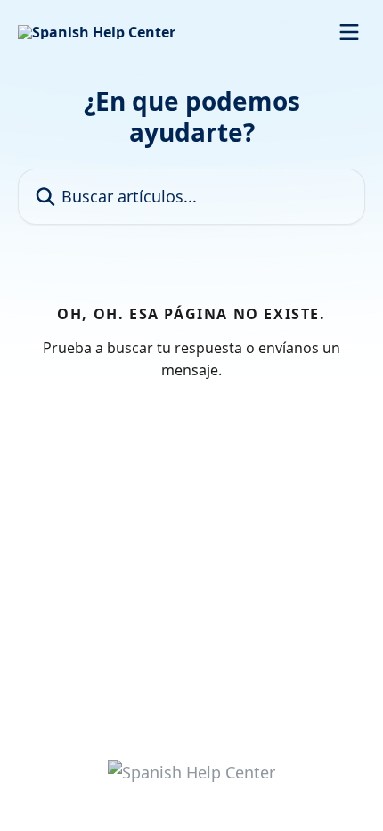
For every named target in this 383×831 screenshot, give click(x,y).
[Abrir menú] (349, 32)
